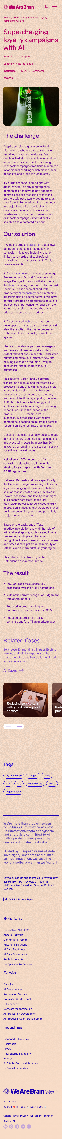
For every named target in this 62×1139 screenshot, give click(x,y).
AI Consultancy (12, 989)
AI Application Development (20, 1013)
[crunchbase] (29, 1126)
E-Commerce (11, 1004)
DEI (31, 1115)
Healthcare (10, 1043)
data (11, 285)
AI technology (27, 293)
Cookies (7, 1120)
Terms (16, 1115)
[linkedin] (5, 1126)
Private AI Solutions (15, 944)
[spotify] (23, 1126)
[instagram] (11, 1126)
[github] (17, 1126)
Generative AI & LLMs (16, 930)
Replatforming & (13, 959)
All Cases (10, 670)
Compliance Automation (18, 964)
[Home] (18, 7)
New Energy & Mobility (17, 1053)
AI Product (9, 1018)
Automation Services (16, 994)
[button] (46, 6)
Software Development (17, 999)
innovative (17, 273)
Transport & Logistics (16, 1039)
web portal (31, 321)
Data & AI (8, 984)
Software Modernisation (17, 1008)
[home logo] (31, 1091)
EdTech (8, 1058)
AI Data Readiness (14, 949)
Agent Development (31, 1018)
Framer (22, 939)
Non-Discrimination (43, 1115)
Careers (7, 1115)
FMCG (7, 1048)
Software (18, 934)
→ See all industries (15, 1068)
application (34, 244)
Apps (6, 934)
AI (14, 1120)
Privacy (24, 1115)
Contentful (9, 939)
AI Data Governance (15, 954)
